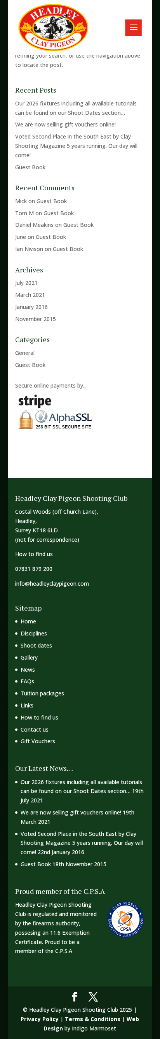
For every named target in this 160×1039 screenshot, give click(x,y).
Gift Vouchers (38, 741)
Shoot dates (36, 645)
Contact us (35, 729)
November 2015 (35, 319)
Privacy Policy (40, 1019)
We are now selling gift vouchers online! (65, 124)
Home (28, 621)
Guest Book (30, 167)
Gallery (29, 657)
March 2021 (30, 294)
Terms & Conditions (92, 1019)
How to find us (34, 554)
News (28, 669)
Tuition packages (42, 693)
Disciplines (34, 633)
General (25, 352)
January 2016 (31, 307)
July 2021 (26, 282)
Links (27, 705)
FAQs (27, 681)
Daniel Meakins (34, 224)
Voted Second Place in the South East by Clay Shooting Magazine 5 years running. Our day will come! (76, 146)
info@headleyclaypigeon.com (52, 583)
